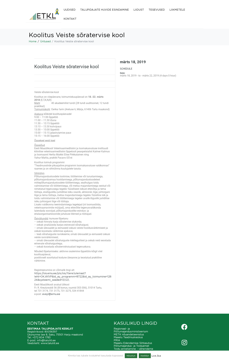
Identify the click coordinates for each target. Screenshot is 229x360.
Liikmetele (177, 9)
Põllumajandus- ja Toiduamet (131, 345)
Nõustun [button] (131, 356)
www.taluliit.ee (50, 343)
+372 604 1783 (41, 337)
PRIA (117, 340)
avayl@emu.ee (51, 294)
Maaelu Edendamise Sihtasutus (133, 343)
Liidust (139, 9)
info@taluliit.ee (46, 340)
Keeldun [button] (145, 356)
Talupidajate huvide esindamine (104, 9)
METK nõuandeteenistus (129, 334)
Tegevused (157, 9)
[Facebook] (184, 327)
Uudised (70, 9)
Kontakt (70, 18)
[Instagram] (184, 342)
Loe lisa (156, 356)
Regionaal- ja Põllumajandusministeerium (131, 330)
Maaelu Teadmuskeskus (128, 337)
